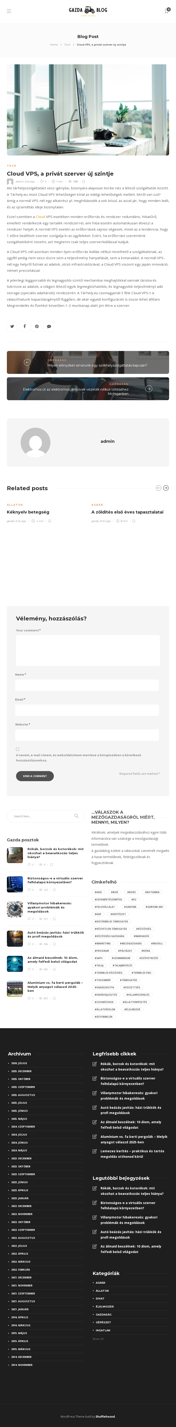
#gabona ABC (154, 906)
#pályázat (125, 950)
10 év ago (105, 521)
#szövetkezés (148, 958)
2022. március (20, 1261)
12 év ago (20, 521)
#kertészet (118, 914)
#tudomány (103, 980)
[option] (45, 510)
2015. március (20, 1349)
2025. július (19, 1102)
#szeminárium (121, 958)
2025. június (19, 1110)
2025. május (19, 1118)
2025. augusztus (23, 1095)
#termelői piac (141, 972)
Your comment (28, 630)
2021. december (21, 1277)
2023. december (21, 1158)
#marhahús (141, 936)
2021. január (20, 1309)
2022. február (20, 1269)
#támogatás (128, 980)
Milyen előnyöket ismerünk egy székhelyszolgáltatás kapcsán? (97, 365)
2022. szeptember (23, 1229)
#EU (133, 899)
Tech (67, 44)
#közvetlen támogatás (111, 928)
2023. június (19, 1182)
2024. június (19, 1142)
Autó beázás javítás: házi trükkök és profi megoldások (131, 1110)
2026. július (19, 1063)
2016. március (20, 1325)
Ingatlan (103, 1330)
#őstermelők (104, 1016)
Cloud (40, 216)
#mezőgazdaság (131, 943)
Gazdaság (57, 360)
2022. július (19, 1246)
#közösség (143, 928)
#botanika (152, 892)
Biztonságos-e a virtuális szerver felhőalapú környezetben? (128, 1081)
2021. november (22, 1285)
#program (102, 950)
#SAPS (98, 958)
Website (22, 724)
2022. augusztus (23, 1237)
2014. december (21, 1357)
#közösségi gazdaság (109, 936)
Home (54, 44)
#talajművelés (122, 965)
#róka (145, 950)
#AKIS (98, 892)
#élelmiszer (132, 1009)
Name (20, 674)
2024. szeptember (23, 1126)
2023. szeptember (23, 1174)
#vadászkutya (104, 987)
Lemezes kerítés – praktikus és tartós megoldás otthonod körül (132, 1154)
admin (20, 181)
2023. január (20, 1198)
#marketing (103, 943)
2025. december (21, 1071)
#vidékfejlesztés (106, 994)
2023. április (19, 1190)
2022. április (19, 1253)
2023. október (20, 1166)
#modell (157, 943)
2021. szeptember (23, 1293)
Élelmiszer (105, 1306)
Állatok (15, 504)
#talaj (99, 965)
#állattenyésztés (135, 1002)
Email (20, 699)
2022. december (21, 1206)
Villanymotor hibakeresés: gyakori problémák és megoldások (129, 1096)
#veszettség (131, 987)
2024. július (19, 1134)
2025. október (20, 1079)
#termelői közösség (108, 972)
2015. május (19, 1333)
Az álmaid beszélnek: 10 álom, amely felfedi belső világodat (131, 1125)
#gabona (130, 906)
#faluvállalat (105, 906)
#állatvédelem (105, 1009)
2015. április (19, 1341)
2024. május (19, 1150)
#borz (131, 892)
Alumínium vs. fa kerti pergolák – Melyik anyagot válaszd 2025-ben (134, 1139)
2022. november (22, 1214)
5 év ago (30, 181)
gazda (10, 521)
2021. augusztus (23, 1301)
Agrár (97, 504)
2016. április (19, 1317)
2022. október (20, 1222)
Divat (100, 1298)
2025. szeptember (23, 1087)
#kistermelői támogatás (111, 921)
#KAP (98, 914)
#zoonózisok (104, 1002)
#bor (114, 892)
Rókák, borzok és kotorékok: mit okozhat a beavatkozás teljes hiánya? (132, 1066)
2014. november (22, 1365)
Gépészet (103, 1322)
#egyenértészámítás (108, 899)
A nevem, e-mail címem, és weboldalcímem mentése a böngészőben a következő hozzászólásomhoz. (78, 757)
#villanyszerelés (137, 994)
